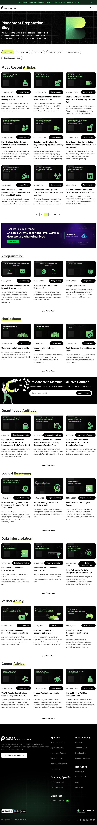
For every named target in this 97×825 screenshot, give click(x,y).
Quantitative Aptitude (12, 58)
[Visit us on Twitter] (94, 819)
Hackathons (38, 52)
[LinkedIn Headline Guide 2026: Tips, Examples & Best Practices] (81, 173)
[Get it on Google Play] (19, 811)
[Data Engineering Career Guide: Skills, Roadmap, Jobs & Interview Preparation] (81, 125)
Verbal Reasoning (56, 758)
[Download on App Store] (7, 811)
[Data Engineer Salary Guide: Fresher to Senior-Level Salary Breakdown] (16, 125)
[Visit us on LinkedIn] (87, 819)
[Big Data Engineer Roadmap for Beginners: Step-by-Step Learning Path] (81, 80)
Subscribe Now (83, 393)
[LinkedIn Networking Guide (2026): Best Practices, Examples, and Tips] (48, 173)
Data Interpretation (21, 563)
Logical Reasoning (22, 498)
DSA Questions (80, 753)
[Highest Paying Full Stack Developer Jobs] (16, 80)
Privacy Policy (5, 819)
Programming (23, 52)
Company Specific (55, 52)
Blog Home (8, 52)
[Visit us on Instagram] (84, 819)
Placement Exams (56, 787)
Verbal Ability (24, 625)
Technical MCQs (81, 748)
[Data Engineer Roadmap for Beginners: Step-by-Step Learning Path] (48, 125)
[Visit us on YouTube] (91, 819)
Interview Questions (82, 758)
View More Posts (48, 311)
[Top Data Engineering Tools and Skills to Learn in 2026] (48, 80)
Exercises (78, 742)
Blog (77, 782)
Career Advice (73, 52)
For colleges (79, 772)
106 (55, 214)
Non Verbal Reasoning (58, 764)
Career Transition (81, 777)
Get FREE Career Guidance (14, 755)
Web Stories (79, 787)
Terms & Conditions (20, 819)
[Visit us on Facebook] (80, 819)
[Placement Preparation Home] (9, 738)
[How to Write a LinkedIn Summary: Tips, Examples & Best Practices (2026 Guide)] (16, 173)
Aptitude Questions (57, 782)
